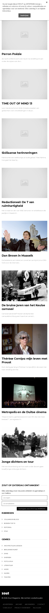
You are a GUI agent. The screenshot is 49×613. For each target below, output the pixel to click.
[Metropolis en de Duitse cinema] (24, 392)
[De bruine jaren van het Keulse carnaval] (24, 285)
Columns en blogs (11, 519)
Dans (6, 553)
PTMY (6, 531)
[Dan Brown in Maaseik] (24, 236)
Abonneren (30, 604)
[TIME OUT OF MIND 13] (24, 84)
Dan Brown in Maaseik (17, 255)
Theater (7, 577)
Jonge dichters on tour (18, 461)
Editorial (8, 527)
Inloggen (37, 608)
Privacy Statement (22, 608)
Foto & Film (8, 561)
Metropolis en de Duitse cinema (24, 412)
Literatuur (8, 565)
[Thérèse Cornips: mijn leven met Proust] (24, 339)
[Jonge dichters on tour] (24, 442)
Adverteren (8, 604)
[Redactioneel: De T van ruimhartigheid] (24, 183)
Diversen (7, 557)
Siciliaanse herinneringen (19, 152)
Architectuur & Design (13, 546)
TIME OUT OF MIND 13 (17, 103)
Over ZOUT (7, 608)
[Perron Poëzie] (24, 35)
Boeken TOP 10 (9, 523)
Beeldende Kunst (11, 549)
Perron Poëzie (12, 54)
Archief (19, 604)
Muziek (6, 573)
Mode (6, 569)
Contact (41, 604)
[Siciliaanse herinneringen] (24, 133)
